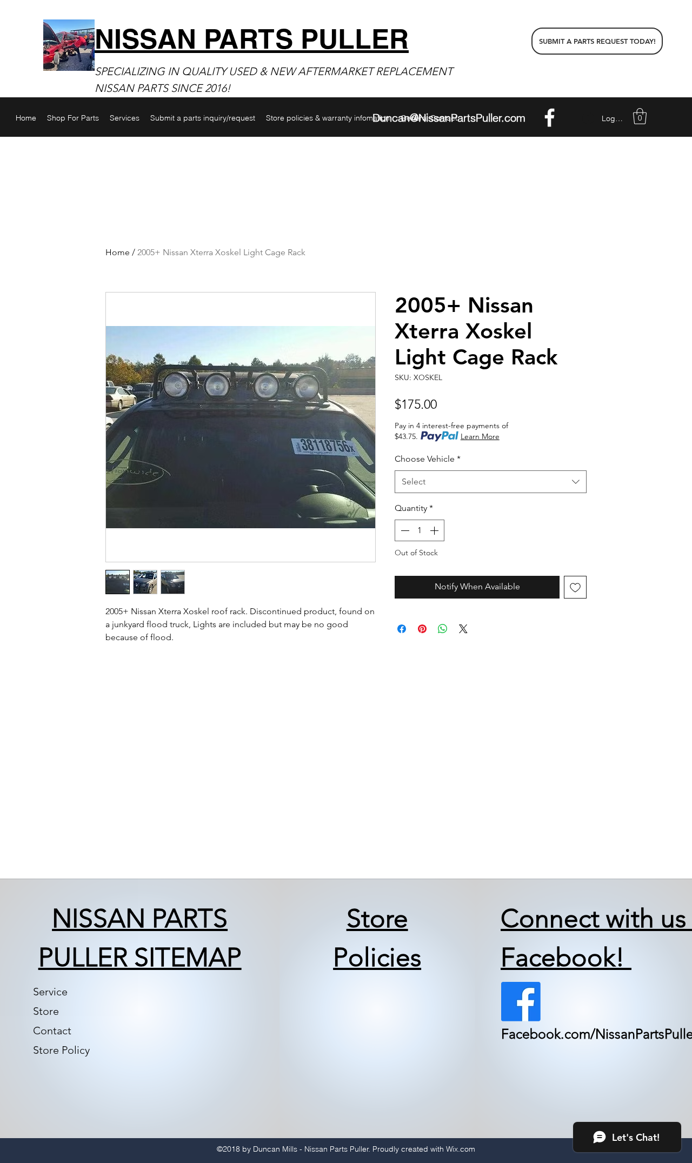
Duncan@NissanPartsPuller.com (448, 117)
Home (117, 252)
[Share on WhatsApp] (442, 628)
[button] (640, 116)
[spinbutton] (419, 530)
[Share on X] (463, 628)
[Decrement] (403, 530)
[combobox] (491, 482)
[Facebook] (549, 117)
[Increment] (435, 530)
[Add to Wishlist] (575, 587)
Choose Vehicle (428, 459)
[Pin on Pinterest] (422, 628)
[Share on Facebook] (401, 628)
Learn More (480, 436)
